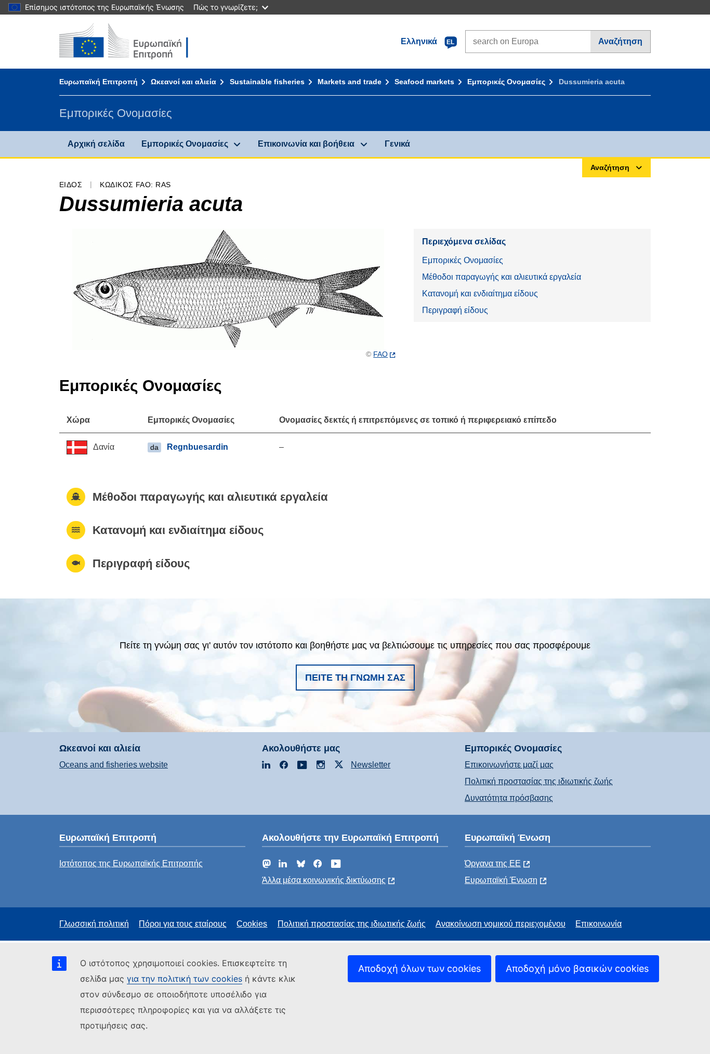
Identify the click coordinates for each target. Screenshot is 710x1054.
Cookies (251, 923)
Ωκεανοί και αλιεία (183, 81)
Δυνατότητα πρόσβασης (509, 797)
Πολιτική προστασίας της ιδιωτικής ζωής (539, 781)
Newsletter (370, 764)
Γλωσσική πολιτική (94, 923)
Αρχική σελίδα (96, 143)
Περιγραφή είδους (455, 310)
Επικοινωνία (598, 923)
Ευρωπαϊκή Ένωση (501, 880)
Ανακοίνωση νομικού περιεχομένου (501, 923)
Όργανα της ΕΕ (493, 863)
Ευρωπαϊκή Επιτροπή (98, 81)
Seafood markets (424, 81)
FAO (380, 354)
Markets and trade (350, 81)
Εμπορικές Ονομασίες (506, 81)
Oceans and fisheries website (113, 764)
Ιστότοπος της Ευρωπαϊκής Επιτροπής (131, 863)
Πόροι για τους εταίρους (183, 923)
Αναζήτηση (620, 41)
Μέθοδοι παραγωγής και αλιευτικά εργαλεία (501, 276)
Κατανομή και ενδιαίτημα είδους (480, 293)
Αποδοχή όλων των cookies (419, 968)
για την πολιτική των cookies (184, 978)
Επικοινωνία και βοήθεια (306, 143)
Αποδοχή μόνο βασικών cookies (577, 968)
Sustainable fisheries (267, 81)
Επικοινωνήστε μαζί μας (509, 764)
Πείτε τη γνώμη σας (355, 677)
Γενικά (397, 143)
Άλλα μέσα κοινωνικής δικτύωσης (324, 880)
